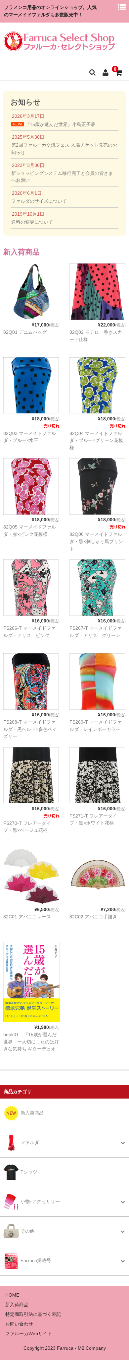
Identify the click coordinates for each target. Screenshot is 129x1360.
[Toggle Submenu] (122, 1142)
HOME (12, 1295)
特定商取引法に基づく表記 (33, 1314)
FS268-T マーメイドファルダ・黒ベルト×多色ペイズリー (30, 729)
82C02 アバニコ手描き (93, 916)
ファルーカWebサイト (28, 1333)
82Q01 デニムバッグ (25, 332)
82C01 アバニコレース (27, 916)
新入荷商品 (16, 1304)
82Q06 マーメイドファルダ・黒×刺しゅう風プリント (96, 541)
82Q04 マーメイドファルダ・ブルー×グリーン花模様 (96, 441)
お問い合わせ (19, 1323)
